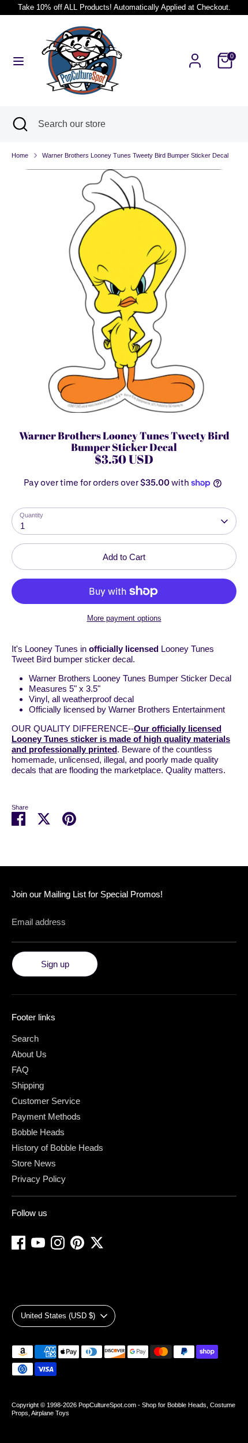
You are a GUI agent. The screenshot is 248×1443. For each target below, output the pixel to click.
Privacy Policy (39, 1179)
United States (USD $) (58, 1315)
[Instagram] (58, 1243)
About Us (29, 1054)
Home (20, 155)
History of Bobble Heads (57, 1148)
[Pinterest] (77, 1243)
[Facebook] (18, 1243)
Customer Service (46, 1101)
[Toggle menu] (18, 61)
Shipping (28, 1085)
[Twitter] (97, 1243)
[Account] (194, 54)
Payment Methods (46, 1116)
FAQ (20, 1070)
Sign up (55, 964)
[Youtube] (38, 1243)
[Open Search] (19, 124)
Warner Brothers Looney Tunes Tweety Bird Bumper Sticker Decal (135, 155)
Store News (34, 1163)
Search (25, 1038)
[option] (124, 291)
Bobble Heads (38, 1132)
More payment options (124, 618)
